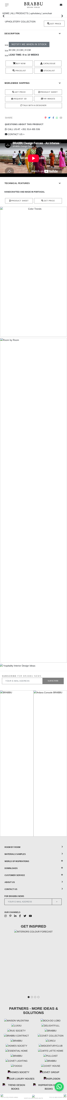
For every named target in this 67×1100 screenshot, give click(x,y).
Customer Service (15, 875)
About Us (10, 882)
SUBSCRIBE (53, 681)
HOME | (6, 13)
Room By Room (12, 847)
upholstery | (36, 13)
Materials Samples (15, 854)
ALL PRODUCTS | (20, 13)
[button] (3, 16)
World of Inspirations (17, 861)
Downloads (11, 868)
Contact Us (11, 889)
